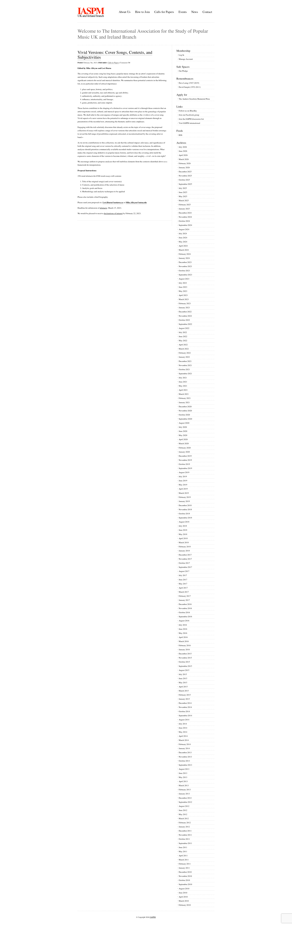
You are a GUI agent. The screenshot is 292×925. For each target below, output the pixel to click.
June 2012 (183, 810)
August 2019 (184, 472)
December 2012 (185, 798)
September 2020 (185, 418)
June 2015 (183, 678)
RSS (180, 135)
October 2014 (184, 711)
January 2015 (184, 699)
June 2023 (183, 287)
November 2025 (185, 175)
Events (183, 12)
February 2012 (185, 822)
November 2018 (185, 509)
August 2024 (184, 229)
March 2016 (184, 641)
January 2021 (184, 402)
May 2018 (183, 534)
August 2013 (184, 769)
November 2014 (185, 707)
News (194, 12)
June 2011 (183, 847)
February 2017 (185, 596)
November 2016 (185, 608)
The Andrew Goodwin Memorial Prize (194, 98)
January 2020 (184, 451)
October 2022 (184, 320)
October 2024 (184, 221)
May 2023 (183, 291)
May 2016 (183, 633)
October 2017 (184, 563)
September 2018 (185, 517)
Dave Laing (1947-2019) (189, 83)
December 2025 (185, 171)
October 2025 (184, 179)
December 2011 (185, 830)
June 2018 (183, 530)
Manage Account (186, 59)
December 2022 (185, 311)
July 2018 (183, 525)
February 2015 (185, 694)
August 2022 (184, 328)
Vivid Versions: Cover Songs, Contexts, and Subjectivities (115, 54)
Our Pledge (183, 70)
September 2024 (185, 225)
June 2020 (183, 431)
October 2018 (184, 513)
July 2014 (183, 723)
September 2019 (185, 468)
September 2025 (185, 184)
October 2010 (184, 880)
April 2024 (183, 245)
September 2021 (185, 373)
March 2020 (184, 443)
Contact (207, 12)
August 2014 (184, 719)
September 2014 (185, 715)
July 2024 (183, 233)
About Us (124, 12)
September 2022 (185, 324)
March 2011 (184, 859)
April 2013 (183, 781)
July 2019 (183, 476)
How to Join (142, 12)
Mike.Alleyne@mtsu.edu (136, 202)
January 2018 (184, 550)
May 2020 (183, 435)
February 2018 (185, 546)
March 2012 (184, 818)
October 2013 (184, 760)
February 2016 (185, 645)
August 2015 (184, 670)
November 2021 (185, 365)
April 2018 (183, 538)
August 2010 (184, 888)
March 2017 (184, 591)
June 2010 (183, 892)
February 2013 (185, 789)
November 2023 (185, 266)
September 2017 (185, 567)
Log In (181, 55)
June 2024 (183, 237)
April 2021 (183, 390)
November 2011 (185, 834)
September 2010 (185, 884)
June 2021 (183, 381)
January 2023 (184, 307)
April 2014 (183, 736)
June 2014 (183, 727)
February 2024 (185, 254)
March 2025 (184, 200)
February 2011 (185, 863)
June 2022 (183, 336)
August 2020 (184, 423)
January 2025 (184, 208)
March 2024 (184, 249)
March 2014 (184, 740)
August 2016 (184, 620)
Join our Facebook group (189, 114)
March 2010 (184, 900)
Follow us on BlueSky (188, 110)
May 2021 (183, 385)
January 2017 (184, 600)
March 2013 (184, 785)
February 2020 (185, 447)
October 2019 (184, 464)
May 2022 (183, 340)
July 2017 (183, 575)
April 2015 (183, 686)
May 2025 (183, 196)
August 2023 (184, 278)
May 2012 (183, 814)
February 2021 (185, 398)
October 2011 (184, 839)
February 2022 (185, 352)
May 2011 (183, 851)
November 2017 (185, 558)
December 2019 (185, 456)
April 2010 (183, 896)
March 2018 (184, 542)
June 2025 (183, 192)
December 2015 (185, 653)
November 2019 (185, 460)
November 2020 (185, 410)
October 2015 (184, 661)
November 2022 (185, 315)
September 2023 (185, 274)
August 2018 (184, 521)
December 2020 (185, 406)
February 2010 (185, 905)
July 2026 (183, 147)
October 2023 (184, 270)
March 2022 (184, 348)
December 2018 (185, 505)
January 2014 (184, 748)
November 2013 (185, 756)
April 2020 (183, 439)
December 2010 (185, 872)
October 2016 (184, 612)
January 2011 (184, 867)
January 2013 (184, 793)
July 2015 (183, 674)
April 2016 (183, 637)
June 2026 (183, 151)
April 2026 (183, 155)
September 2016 (185, 616)
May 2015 (183, 682)
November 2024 (185, 216)
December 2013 (185, 752)
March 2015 (184, 690)
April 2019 (183, 488)
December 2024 (185, 212)
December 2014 (185, 703)
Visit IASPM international (189, 123)
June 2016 (183, 629)
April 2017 (183, 587)
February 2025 (185, 204)
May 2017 (183, 583)
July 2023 (183, 282)
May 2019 (183, 484)
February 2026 (185, 163)
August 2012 (184, 806)
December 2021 (185, 361)
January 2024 (184, 258)
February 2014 (185, 744)
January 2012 (184, 826)
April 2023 (183, 295)
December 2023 (185, 262)
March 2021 (184, 394)
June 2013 (183, 773)
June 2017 (183, 579)
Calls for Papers (164, 12)
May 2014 (183, 732)
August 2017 (184, 571)
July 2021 (183, 377)
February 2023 (185, 303)
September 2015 (185, 666)
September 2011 (185, 843)
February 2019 (185, 497)
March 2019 (184, 493)
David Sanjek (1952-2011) (190, 87)
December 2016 (185, 604)
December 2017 (185, 554)
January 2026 (184, 167)
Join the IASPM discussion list (191, 119)
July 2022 (183, 332)
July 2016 (183, 624)
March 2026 (184, 159)
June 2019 (183, 480)
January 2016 (184, 649)
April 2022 (183, 344)
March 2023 (184, 299)
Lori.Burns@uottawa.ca (113, 202)
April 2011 (183, 855)
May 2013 (183, 777)
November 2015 (185, 657)
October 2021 (184, 369)
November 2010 (185, 876)
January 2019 (184, 501)
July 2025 (183, 188)
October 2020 (184, 414)
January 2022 (184, 357)
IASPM (91, 10)
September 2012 (185, 802)
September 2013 (185, 765)
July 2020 (183, 427)
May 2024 (183, 241)
